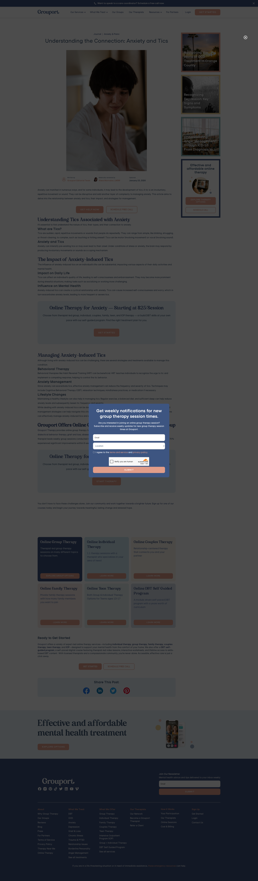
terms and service (119, 452)
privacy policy (140, 452)
